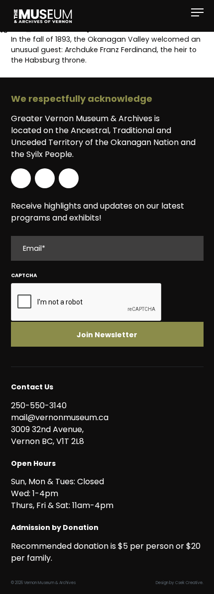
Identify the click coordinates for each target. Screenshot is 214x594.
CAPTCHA (24, 275)
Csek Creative (189, 583)
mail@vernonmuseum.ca (59, 417)
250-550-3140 (39, 405)
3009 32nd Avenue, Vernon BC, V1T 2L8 (49, 435)
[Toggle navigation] (197, 12)
